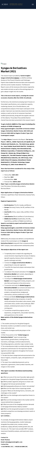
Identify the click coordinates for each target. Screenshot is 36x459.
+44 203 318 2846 (20, 446)
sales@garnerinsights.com (13, 442)
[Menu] (32, 4)
